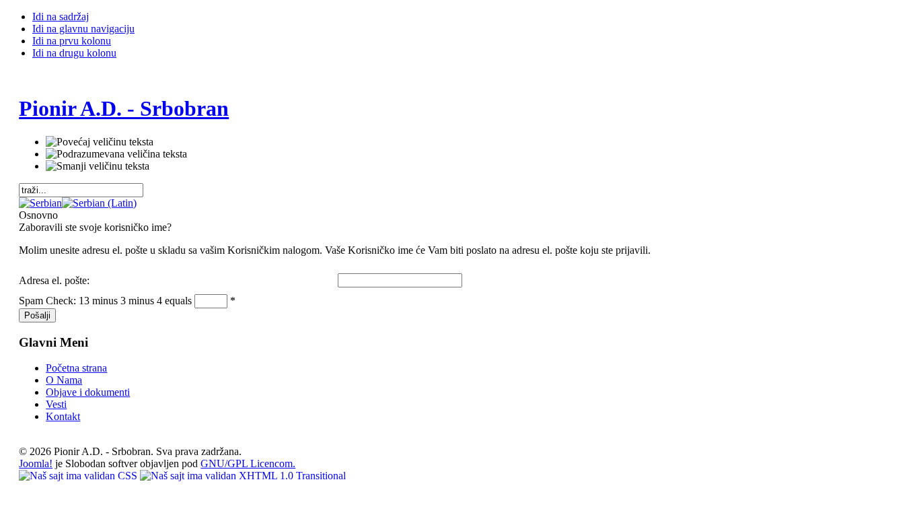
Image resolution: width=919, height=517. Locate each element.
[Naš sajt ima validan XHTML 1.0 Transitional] (243, 475)
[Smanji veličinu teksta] (97, 166)
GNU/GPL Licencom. (247, 463)
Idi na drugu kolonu (74, 53)
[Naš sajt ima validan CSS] (79, 475)
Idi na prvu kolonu (71, 40)
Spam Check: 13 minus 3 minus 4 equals (106, 300)
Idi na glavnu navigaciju (83, 28)
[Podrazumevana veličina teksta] (116, 154)
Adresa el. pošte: (54, 280)
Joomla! (35, 463)
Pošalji (37, 315)
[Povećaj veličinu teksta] (99, 142)
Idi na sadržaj (60, 16)
